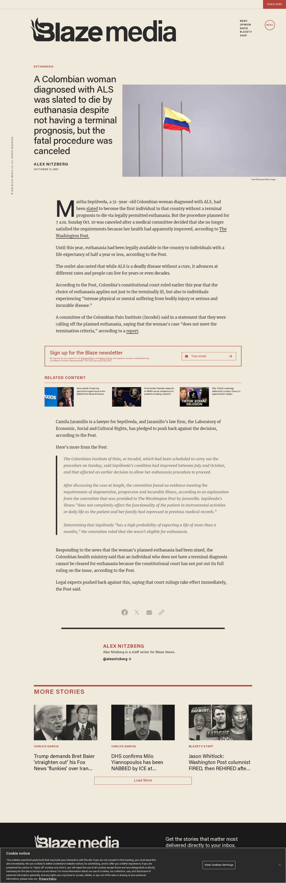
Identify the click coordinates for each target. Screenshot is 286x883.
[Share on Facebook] (124, 612)
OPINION (245, 25)
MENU (269, 25)
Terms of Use (105, 359)
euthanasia (44, 67)
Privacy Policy (88, 359)
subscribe (274, 4)
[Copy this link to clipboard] (161, 612)
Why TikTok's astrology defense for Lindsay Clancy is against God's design (226, 391)
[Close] (279, 864)
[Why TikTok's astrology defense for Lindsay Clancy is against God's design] (194, 396)
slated (92, 208)
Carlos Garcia (46, 746)
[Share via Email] (149, 612)
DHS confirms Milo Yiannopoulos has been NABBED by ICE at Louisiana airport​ (137, 763)
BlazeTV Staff (201, 746)
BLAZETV (246, 32)
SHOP (243, 36)
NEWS (243, 21)
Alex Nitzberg (51, 164)
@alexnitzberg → (117, 659)
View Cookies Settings (219, 865)
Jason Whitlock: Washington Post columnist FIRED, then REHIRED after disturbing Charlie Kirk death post (219, 763)
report (132, 330)
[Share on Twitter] (137, 612)
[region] (143, 865)
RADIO (244, 28)
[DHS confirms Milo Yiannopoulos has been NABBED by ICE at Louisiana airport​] (143, 722)
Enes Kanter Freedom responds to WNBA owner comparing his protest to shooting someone (159, 391)
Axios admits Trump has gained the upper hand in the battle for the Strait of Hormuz (91, 391)
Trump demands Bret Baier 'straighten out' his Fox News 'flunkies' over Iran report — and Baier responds (64, 763)
